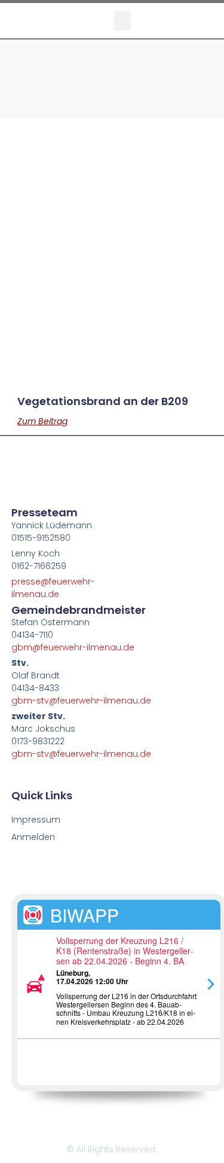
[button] (122, 21)
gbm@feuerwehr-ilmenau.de (72, 647)
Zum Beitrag (42, 421)
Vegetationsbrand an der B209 (102, 401)
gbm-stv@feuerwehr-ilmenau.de (81, 701)
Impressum (35, 820)
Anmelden (33, 837)
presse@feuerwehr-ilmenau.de (53, 588)
